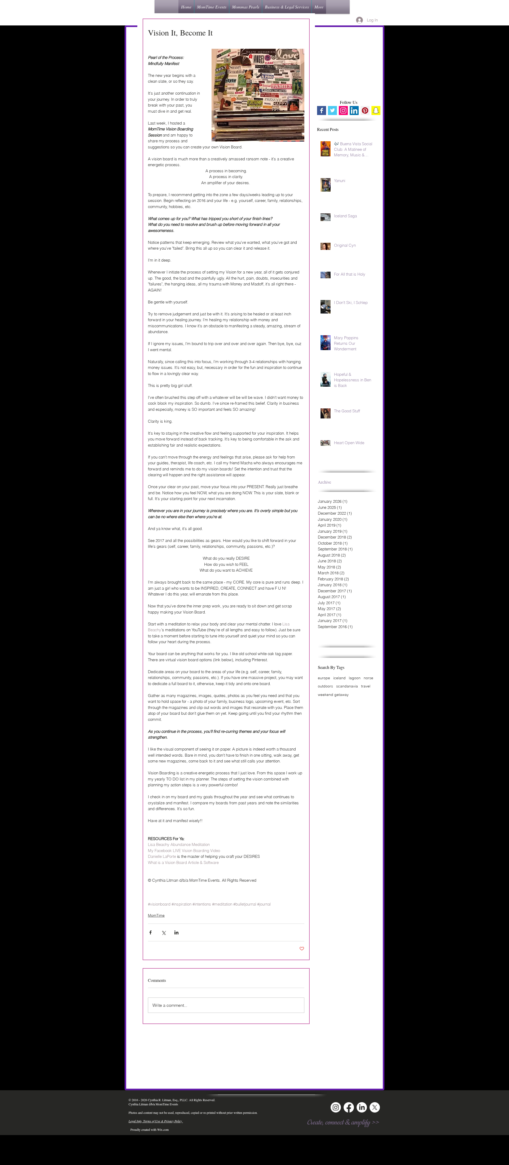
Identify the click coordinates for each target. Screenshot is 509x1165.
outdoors (325, 686)
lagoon (355, 678)
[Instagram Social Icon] (343, 110)
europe (324, 678)
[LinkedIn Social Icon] (354, 110)
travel (365, 686)
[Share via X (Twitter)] (163, 932)
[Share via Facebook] (150, 932)
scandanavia (347, 686)
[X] (375, 1107)
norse (368, 678)
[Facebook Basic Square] (321, 110)
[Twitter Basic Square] (332, 110)
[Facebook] (349, 1107)
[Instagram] (336, 1107)
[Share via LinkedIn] (176, 932)
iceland (339, 678)
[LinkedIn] (362, 1107)
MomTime (156, 915)
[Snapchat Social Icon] (375, 110)
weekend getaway (333, 694)
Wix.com (163, 1129)
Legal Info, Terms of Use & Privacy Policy (156, 1121)
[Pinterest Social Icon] (365, 110)
